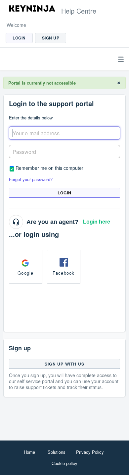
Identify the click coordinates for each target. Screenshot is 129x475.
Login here (96, 222)
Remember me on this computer (49, 168)
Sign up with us (64, 364)
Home (29, 452)
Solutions (56, 452)
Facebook (64, 273)
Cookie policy (64, 463)
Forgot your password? (31, 179)
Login (65, 193)
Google (25, 273)
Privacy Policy (90, 452)
